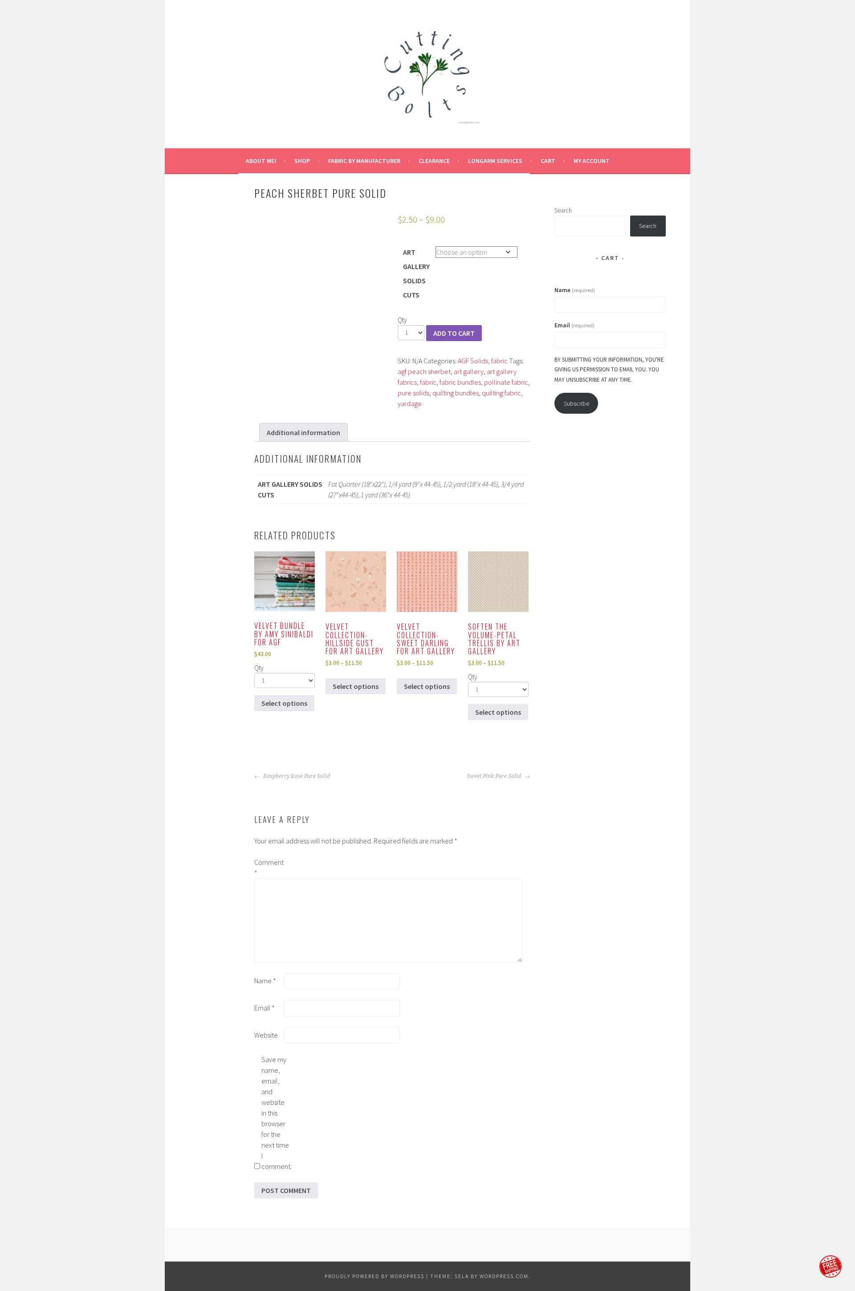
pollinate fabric (506, 382)
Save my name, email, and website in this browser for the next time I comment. (275, 1113)
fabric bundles (460, 382)
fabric (499, 360)
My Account (592, 161)
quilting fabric (501, 392)
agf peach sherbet (424, 371)
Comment (268, 867)
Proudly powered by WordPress (374, 1276)
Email (264, 1007)
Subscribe (576, 403)
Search (563, 210)
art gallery (469, 371)
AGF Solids (473, 360)
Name (265, 980)
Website (266, 1034)
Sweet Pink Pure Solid (494, 776)
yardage (410, 403)
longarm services (495, 161)
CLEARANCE (434, 161)
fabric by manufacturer (364, 161)
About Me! (261, 161)
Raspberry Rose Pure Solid (296, 776)
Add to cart (454, 333)
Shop (302, 161)
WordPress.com (504, 1276)
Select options (284, 703)
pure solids (413, 392)
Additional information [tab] (303, 432)
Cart (548, 161)
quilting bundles (455, 392)
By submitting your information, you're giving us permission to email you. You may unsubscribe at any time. (609, 369)
